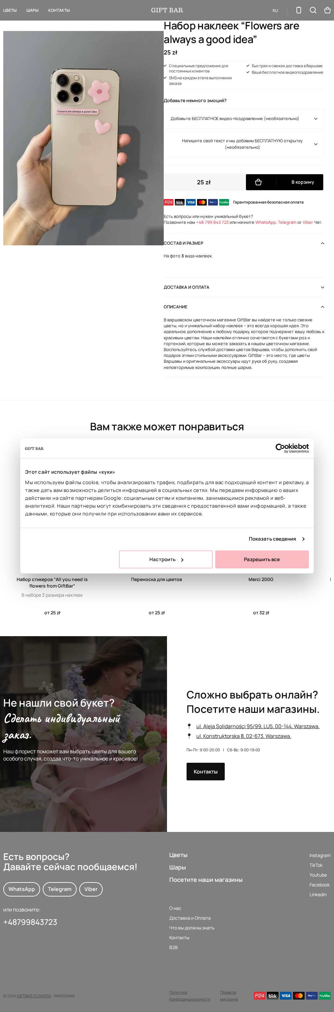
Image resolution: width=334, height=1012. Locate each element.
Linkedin (318, 894)
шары (32, 10)
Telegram (287, 222)
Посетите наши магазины (206, 879)
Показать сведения (272, 538)
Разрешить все (262, 559)
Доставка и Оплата (190, 918)
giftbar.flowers (34, 995)
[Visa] (286, 996)
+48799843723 (30, 921)
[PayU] (325, 996)
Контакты (59, 10)
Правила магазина (229, 995)
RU (275, 10)
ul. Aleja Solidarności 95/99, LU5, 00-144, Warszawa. (258, 726)
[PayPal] (312, 996)
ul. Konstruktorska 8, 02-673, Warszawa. (243, 736)
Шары (177, 867)
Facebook (320, 885)
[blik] (273, 996)
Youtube (318, 875)
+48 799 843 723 (212, 222)
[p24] (260, 996)
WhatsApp (265, 222)
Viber (308, 222)
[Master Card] (299, 996)
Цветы (10, 10)
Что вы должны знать (191, 928)
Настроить (162, 559)
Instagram (320, 855)
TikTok (316, 865)
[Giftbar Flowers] (167, 10)
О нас (175, 908)
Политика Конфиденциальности (189, 995)
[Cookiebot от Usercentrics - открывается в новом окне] (280, 448)
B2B (173, 947)
